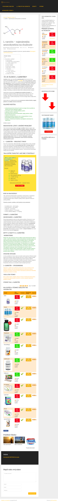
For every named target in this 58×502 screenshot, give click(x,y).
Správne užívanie (11, 70)
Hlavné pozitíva (9, 60)
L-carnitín (20, 80)
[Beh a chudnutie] (20, 440)
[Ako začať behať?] (8, 440)
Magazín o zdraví (8, 10)
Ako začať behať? (7, 444)
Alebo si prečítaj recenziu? (19, 188)
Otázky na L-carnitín (10, 73)
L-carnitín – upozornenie (11, 71)
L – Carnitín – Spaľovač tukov (12, 62)
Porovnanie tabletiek (8, 6)
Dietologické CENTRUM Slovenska (11, 47)
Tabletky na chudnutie (24, 6)
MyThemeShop (54, 500)
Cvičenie (41, 6)
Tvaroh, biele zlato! (30, 447)
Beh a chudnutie (18, 444)
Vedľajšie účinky (10, 72)
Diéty (35, 6)
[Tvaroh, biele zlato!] (31, 442)
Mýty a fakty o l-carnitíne (11, 67)
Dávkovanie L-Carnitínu (11, 66)
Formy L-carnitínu (10, 65)
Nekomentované (12, 48)
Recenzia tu (52, 38)
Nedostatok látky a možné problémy (13, 61)
